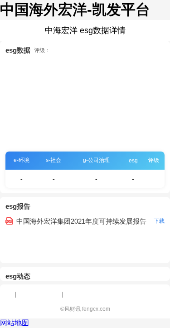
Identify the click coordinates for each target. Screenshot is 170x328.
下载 (159, 221)
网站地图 (14, 323)
